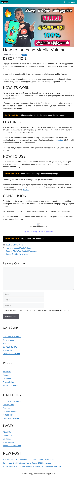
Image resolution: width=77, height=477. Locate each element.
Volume (26, 190)
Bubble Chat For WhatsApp (17, 254)
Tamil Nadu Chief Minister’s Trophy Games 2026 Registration (27, 463)
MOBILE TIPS (8, 350)
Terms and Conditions (12, 385)
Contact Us (7, 375)
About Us (7, 372)
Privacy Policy (8, 382)
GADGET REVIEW (10, 347)
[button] (64, 2)
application (59, 140)
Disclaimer (7, 379)
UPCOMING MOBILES (11, 354)
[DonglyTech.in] (4, 2)
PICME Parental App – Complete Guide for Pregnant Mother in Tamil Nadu (32, 466)
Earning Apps (8, 340)
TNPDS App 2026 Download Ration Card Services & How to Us (28, 460)
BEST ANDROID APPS (14, 245)
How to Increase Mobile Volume (18, 248)
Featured (6, 344)
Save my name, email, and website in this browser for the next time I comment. (37, 310)
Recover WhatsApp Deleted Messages (21, 251)
